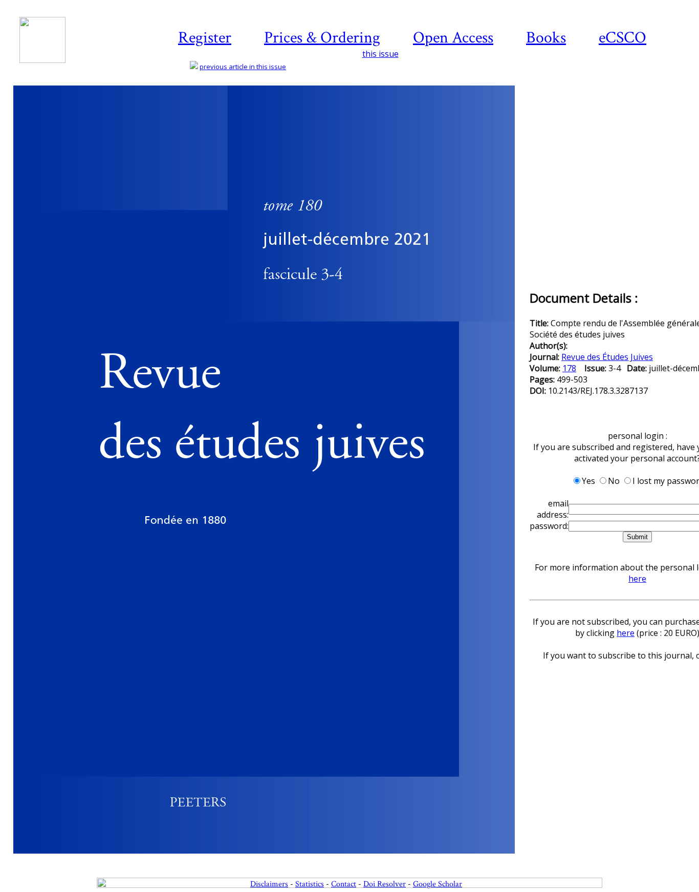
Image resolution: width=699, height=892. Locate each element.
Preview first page (270, 859)
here (637, 578)
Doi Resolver (384, 884)
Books (546, 37)
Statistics (309, 884)
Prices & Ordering (322, 37)
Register (204, 37)
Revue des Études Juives (607, 357)
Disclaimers (269, 884)
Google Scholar (437, 884)
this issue (380, 53)
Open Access (453, 37)
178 (569, 368)
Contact (343, 884)
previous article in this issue (243, 66)
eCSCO (622, 37)
